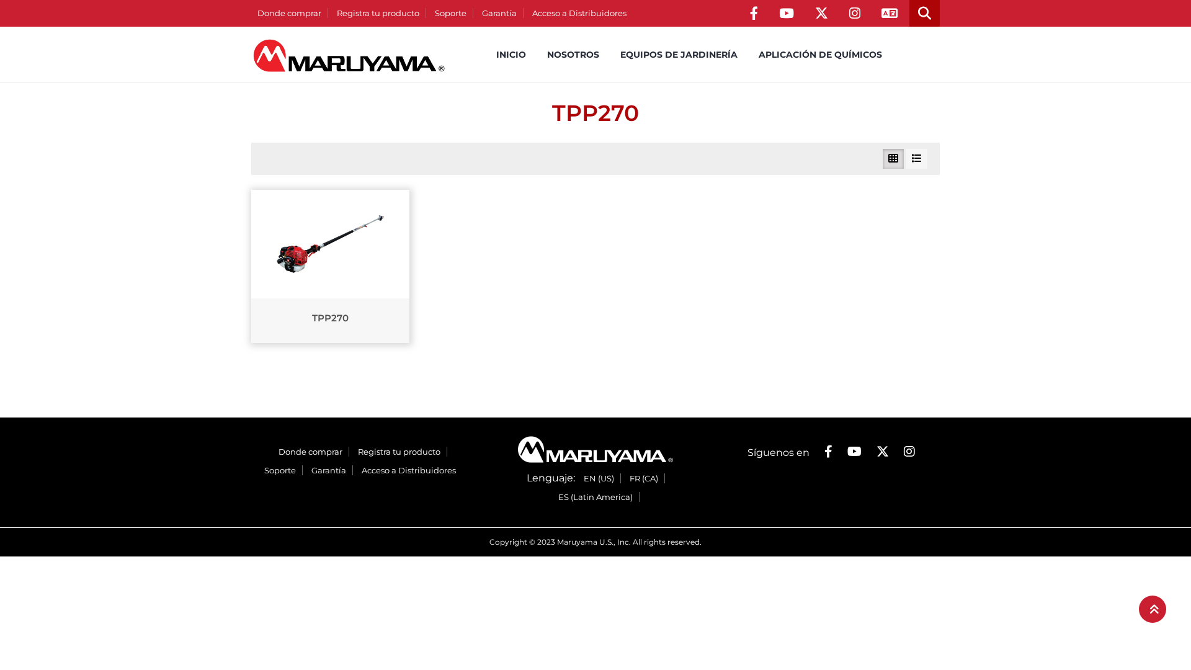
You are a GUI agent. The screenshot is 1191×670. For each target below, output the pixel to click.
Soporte (450, 13)
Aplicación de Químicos (820, 54)
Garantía (499, 13)
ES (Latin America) (595, 497)
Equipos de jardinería (679, 54)
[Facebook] (754, 13)
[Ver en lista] (916, 159)
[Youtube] (786, 13)
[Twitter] (821, 13)
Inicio (511, 54)
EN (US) (599, 478)
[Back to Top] (1152, 609)
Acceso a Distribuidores (579, 13)
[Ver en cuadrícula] (893, 159)
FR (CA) (644, 478)
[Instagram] (855, 13)
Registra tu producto (378, 13)
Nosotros (573, 54)
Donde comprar (289, 13)
